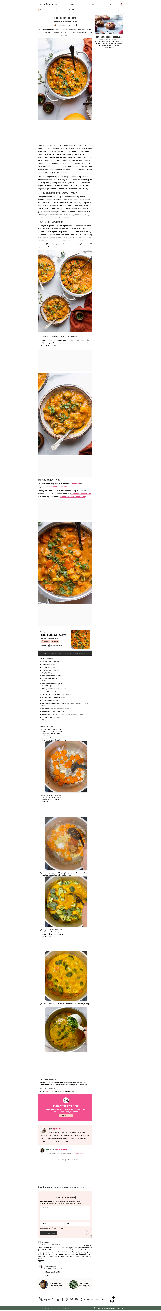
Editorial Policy (79, 1153)
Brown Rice (75, 484)
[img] (58, 1299)
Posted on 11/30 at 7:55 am (53, 1268)
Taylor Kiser (49, 1091)
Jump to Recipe (71, 25)
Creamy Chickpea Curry (81, 494)
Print (46, 641)
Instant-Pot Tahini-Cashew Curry (73, 497)
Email (69, 1223)
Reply (41, 1261)
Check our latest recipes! (96, 1299)
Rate (56, 641)
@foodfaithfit (54, 1109)
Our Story (108, 48)
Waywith (114, 1308)
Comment (45, 1208)
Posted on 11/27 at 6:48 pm (51, 1244)
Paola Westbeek (61, 1149)
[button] (55, 21)
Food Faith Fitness (47, 4)
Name (44, 1223)
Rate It (67, 1115)
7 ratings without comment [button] (73, 1187)
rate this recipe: (45, 1228)
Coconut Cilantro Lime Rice (56, 487)
